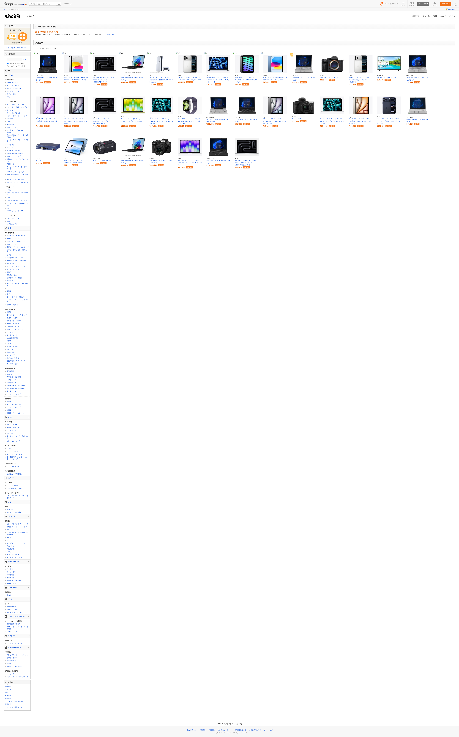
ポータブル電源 (12, 364)
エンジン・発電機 (13, 555)
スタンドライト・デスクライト (17, 677)
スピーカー (10, 263)
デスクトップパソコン (14, 85)
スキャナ (10, 119)
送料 (435, 16)
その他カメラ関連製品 (14, 474)
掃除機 (9, 341)
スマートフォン (12, 632)
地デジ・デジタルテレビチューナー (17, 251)
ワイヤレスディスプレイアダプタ (17, 141)
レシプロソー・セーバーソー (17, 543)
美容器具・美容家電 (14, 377)
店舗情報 (415, 16)
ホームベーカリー (13, 323)
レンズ (9, 448)
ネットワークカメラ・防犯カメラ (17, 437)
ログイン (434, 5)
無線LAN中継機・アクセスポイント (17, 176)
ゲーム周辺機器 (12, 609)
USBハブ (10, 147)
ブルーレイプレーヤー (14, 244)
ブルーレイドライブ (14, 156)
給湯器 (9, 663)
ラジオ (9, 294)
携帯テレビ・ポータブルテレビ (17, 247)
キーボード (10, 124)
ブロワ (9, 552)
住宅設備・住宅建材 (14, 647)
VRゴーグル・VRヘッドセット (17, 182)
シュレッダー (11, 355)
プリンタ (10, 110)
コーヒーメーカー (13, 326)
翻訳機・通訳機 (12, 305)
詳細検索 (66, 3)
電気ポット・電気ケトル (15, 321)
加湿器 (9, 401)
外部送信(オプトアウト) (257, 730)
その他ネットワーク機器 (15, 179)
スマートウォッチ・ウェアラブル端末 (17, 628)
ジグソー (10, 540)
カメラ (10, 417)
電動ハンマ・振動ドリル (15, 530)
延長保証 (8, 698)
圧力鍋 (9, 595)
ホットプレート (12, 335)
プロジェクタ (11, 127)
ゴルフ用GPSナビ (13, 485)
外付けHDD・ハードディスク (17, 200)
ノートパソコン (12, 82)
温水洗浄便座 (11, 661)
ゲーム (10, 599)
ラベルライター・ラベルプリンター (17, 301)
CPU (8, 197)
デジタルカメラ (12, 425)
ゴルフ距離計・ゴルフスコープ (17, 488)
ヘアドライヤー (12, 380)
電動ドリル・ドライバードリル (17, 527)
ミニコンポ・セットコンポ (16, 266)
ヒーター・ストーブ (14, 407)
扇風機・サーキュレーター (16, 413)
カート (403, 5)
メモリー (10, 190)
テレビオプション (13, 238)
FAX (8, 288)
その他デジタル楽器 (14, 512)
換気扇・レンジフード (14, 666)
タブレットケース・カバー (16, 104)
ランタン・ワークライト (15, 643)
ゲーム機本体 (11, 607)
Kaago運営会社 (191, 730)
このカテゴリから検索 (17, 66)
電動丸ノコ (10, 537)
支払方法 (426, 16)
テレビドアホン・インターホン (17, 655)
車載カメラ (10, 578)
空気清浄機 (10, 371)
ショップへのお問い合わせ (13, 707)
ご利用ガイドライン (224, 730)
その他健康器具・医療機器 (16, 388)
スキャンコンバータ (14, 150)
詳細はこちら (110, 34)
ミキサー (10, 509)
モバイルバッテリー (14, 358)
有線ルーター (11, 164)
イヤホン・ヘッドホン (14, 255)
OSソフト (10, 221)
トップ (6, 9)
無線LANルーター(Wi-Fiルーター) (17, 160)
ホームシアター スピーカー (16, 260)
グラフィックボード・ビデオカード (17, 194)
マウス (9, 121)
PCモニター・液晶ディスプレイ (18, 107)
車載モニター (11, 583)
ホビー (10, 502)
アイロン (10, 349)
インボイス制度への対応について (15, 48)
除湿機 (9, 410)
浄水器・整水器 (12, 658)
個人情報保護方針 (240, 730)
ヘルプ (456, 5)
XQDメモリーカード (14, 466)
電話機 (9, 291)
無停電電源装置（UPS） (15, 153)
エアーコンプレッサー (14, 557)
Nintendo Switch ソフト (15, 612)
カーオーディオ (12, 572)
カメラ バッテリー (13, 451)
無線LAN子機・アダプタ (15, 172)
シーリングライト (13, 674)
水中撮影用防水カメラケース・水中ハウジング (17, 458)
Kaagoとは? (451, 9)
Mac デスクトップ (13, 91)
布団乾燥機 (10, 352)
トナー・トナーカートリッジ (17, 116)
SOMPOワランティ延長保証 (14, 701)
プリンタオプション (14, 113)
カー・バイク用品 (13, 561)
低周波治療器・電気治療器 (16, 385)
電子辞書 (10, 281)
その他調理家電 (12, 338)
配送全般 (8, 695)
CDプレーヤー (12, 272)
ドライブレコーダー (14, 580)
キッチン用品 (12, 587)
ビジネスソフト (12, 224)
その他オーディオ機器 (14, 278)
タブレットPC (11, 94)
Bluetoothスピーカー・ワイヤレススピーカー (18, 136)
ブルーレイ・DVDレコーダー (17, 241)
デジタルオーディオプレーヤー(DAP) (17, 131)
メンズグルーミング (14, 394)
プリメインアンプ (13, 269)
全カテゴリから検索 (17, 63)
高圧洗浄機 (10, 549)
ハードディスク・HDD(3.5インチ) (17, 204)
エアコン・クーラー (14, 404)
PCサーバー (11, 97)
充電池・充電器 (12, 346)
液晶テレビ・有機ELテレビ (16, 235)
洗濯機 (9, 344)
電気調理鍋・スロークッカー (17, 361)
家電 (9, 228)
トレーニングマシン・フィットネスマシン (17, 497)
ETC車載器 (10, 575)
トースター (10, 332)
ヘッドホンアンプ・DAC (15, 258)
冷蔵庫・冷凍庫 (12, 318)
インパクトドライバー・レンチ (17, 524)
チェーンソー (11, 546)
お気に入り (412, 4)
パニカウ (30, 16)
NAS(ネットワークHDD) (15, 211)
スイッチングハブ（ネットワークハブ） (17, 168)
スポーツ (11, 478)
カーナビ (10, 569)
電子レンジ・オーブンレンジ (17, 315)
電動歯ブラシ (11, 391)
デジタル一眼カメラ (14, 427)
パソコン (11, 75)
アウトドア (11, 636)
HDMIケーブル (12, 275)
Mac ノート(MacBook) (14, 88)
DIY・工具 (11, 516)
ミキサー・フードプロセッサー (17, 329)
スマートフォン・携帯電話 (16, 616)
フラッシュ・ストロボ (14, 454)
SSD (8, 208)
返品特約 (8, 704)
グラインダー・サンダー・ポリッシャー (17, 533)
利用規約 (212, 730)
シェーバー (10, 374)
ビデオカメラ (11, 430)
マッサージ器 (11, 383)
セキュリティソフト (14, 218)
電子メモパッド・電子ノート (17, 297)
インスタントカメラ (14, 441)
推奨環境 (202, 730)
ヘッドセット (11, 145)
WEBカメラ (11, 433)
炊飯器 (9, 312)
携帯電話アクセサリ (14, 624)
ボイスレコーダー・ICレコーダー (17, 284)
